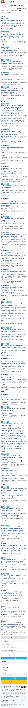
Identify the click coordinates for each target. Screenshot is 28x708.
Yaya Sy (20, 317)
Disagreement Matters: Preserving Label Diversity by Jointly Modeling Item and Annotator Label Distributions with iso (12, 331)
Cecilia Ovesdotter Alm (20, 513)
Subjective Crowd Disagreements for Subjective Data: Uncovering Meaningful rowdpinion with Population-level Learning (13, 377)
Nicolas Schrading (5, 595)
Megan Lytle (13, 564)
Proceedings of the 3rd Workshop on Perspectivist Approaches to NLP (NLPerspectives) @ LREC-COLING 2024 (13, 246)
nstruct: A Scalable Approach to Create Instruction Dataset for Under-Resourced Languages (12, 76)
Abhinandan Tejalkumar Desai (8, 461)
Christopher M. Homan (6, 52)
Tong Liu (3, 563)
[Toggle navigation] (25, 1)
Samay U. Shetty (14, 136)
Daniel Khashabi (17, 440)
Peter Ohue (11, 315)
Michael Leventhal (19, 192)
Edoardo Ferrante (21, 115)
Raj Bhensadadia (5, 336)
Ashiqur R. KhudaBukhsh (10, 208)
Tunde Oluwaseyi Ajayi (20, 307)
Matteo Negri (22, 445)
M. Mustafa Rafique (18, 173)
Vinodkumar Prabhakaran (14, 221)
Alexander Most (17, 313)
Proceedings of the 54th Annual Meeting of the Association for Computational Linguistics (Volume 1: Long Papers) (14, 569)
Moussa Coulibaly (5, 310)
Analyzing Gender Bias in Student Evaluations (13, 575)
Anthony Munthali (21, 122)
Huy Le (22, 36)
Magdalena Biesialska (6, 428)
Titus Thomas (19, 548)
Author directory (22, 8)
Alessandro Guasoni (6, 117)
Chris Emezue (13, 312)
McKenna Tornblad (5, 512)
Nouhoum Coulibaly (18, 189)
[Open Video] (11, 250)
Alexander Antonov (6, 308)
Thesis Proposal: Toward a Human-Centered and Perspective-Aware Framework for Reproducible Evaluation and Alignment (13, 90)
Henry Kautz (4, 566)
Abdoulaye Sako (5, 317)
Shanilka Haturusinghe (6, 152)
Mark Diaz (10, 241)
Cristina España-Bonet (9, 432)
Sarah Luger (19, 381)
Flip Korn (15, 52)
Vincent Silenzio (12, 627)
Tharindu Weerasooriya (7, 365)
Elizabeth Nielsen (13, 109)
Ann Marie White (20, 564)
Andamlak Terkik (5, 577)
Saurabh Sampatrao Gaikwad (8, 475)
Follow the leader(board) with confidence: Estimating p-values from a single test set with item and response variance (13, 347)
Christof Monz (5, 443)
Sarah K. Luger (11, 276)
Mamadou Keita (5, 290)
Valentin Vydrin (8, 448)
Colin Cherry (4, 110)
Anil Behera (12, 548)
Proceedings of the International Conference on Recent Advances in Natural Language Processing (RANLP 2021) (13, 480)
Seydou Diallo (23, 25)
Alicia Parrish (4, 221)
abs (7, 18)
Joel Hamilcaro (21, 312)
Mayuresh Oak (4, 548)
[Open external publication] (2, 18)
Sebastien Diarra (15, 79)
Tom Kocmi (8, 441)
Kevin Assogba (17, 171)
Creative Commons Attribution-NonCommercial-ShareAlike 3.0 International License (13, 692)
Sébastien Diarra (5, 495)
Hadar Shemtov (19, 110)
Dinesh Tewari (13, 112)
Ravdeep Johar (16, 626)
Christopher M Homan (16, 66)
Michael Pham (18, 315)
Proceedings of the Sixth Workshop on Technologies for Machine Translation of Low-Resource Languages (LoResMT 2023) (14, 323)
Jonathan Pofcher (5, 207)
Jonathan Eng (15, 123)
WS (3, 664)
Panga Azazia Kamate (17, 308)
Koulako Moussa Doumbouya (8, 115)
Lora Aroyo (4, 241)
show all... (14, 658)
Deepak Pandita (22, 52)
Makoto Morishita (14, 443)
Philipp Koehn (14, 441)
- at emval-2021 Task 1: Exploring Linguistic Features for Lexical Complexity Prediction (12, 457)
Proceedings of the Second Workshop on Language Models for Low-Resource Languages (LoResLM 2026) (14, 42)
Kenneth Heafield (13, 436)
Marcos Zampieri (13, 38)
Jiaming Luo (21, 109)
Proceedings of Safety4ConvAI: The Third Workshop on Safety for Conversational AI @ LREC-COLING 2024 (14, 228)
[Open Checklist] (10, 47)
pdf (2, 31)
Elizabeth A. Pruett (17, 532)
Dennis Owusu (4, 38)
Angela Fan (19, 432)
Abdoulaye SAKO (14, 25)
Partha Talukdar (5, 112)
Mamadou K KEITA (6, 23)
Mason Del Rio (14, 310)
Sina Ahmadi (13, 122)
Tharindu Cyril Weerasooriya (8, 138)
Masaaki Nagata (23, 443)
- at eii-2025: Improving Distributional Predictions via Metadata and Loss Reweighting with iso (13, 132)
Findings (4, 667)
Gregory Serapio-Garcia (19, 239)
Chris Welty (4, 53)
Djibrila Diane (8, 113)
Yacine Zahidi (19, 318)
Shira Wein (3, 350)
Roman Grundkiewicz (11, 435)
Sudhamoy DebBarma (16, 118)
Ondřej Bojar (15, 428)
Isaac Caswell (4, 109)
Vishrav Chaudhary (11, 430)
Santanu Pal (4, 446)
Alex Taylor (11, 242)
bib (4, 18)
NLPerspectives (6, 676)
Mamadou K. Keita (5, 36)
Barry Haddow (20, 435)
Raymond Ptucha (10, 513)
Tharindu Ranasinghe (21, 276)
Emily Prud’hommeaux (15, 550)
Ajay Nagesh (5, 445)
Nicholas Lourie (23, 441)
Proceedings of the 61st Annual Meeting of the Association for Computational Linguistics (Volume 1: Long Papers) (14, 387)
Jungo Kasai (9, 440)
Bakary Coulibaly (18, 493)
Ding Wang (20, 225)
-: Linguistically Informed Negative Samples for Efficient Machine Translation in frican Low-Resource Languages (13, 63)
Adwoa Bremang (15, 36)
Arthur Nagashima (17, 497)
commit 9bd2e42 (5, 705)
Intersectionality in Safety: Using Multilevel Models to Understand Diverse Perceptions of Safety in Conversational (13, 236)
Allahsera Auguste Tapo (7, 171)
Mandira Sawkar (5, 136)
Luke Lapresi (14, 512)
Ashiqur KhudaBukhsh (15, 336)
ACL (3, 673)
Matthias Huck (9, 438)
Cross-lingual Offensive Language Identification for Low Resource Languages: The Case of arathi (13, 472)
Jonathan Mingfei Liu (6, 123)
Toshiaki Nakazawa (13, 445)
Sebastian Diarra (5, 312)
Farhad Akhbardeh (5, 427)
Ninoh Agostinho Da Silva (7, 307)
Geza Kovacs (11, 110)
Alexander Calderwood (6, 532)
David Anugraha (11, 120)
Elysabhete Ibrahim (14, 290)
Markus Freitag (15, 433)
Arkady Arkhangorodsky (17, 427)
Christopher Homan (16, 23)
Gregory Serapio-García (7, 260)
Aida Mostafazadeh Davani (14, 257)
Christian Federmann (6, 433)
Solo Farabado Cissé (17, 113)
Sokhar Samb (13, 317)
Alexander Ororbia (20, 334)
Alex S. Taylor (12, 225)
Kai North (18, 461)
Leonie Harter (4, 436)
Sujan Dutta (4, 276)
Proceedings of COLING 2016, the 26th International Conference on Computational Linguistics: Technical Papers (14, 583)
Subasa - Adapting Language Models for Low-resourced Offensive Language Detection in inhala (13, 148)
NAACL (4, 670)
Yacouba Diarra (22, 310)
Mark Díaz (7, 223)
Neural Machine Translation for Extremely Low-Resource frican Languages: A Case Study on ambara (14, 490)
